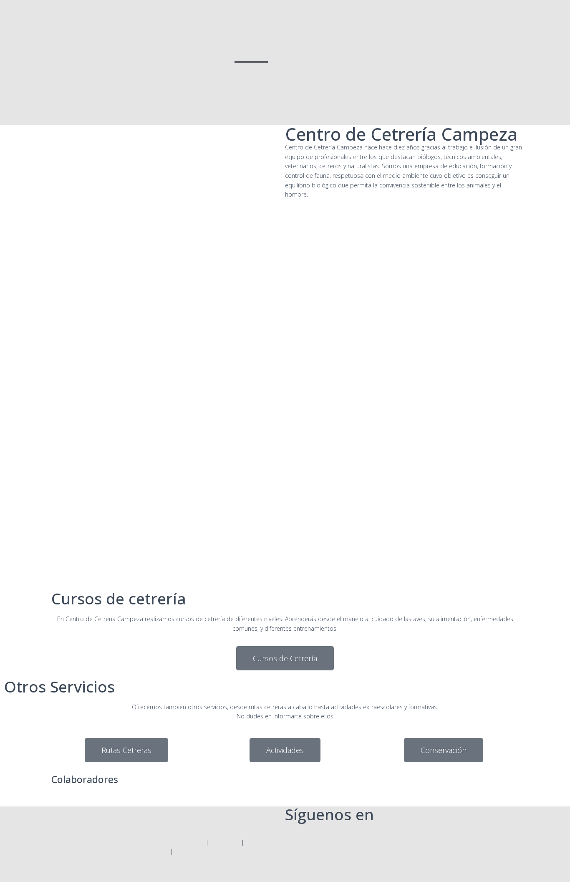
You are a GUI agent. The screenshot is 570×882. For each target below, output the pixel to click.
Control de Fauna (299, 53)
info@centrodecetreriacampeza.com (196, 819)
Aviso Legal (225, 842)
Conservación (496, 53)
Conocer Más (55, 552)
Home (251, 53)
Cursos (405, 53)
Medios (504, 72)
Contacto (436, 72)
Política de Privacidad (175, 842)
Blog (472, 72)
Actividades (446, 53)
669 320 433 (163, 828)
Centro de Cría (359, 53)
